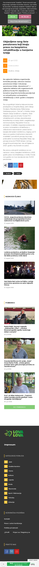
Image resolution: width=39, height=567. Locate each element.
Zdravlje (9, 502)
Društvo (11, 71)
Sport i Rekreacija (13, 493)
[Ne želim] (36, 13)
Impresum (9, 444)
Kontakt (7, 519)
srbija (18, 173)
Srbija (17, 71)
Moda (8, 484)
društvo (8, 173)
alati (8, 462)
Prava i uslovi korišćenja (13, 523)
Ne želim (25, 17)
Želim (12, 17)
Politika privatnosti (11, 528)
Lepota (9, 480)
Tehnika (9, 498)
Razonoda (10, 489)
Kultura (9, 475)
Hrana (9, 471)
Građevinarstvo (12, 466)
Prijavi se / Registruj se (21, 532)
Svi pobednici (19, 407)
